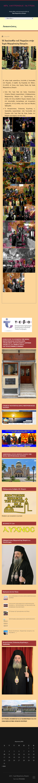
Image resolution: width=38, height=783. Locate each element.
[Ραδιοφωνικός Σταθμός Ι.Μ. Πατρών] (19, 503)
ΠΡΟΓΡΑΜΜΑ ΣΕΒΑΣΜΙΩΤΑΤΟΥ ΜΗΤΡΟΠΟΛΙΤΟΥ (22, 619)
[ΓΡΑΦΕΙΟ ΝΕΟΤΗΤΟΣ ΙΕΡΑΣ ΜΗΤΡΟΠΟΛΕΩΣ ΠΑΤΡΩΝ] (19, 424)
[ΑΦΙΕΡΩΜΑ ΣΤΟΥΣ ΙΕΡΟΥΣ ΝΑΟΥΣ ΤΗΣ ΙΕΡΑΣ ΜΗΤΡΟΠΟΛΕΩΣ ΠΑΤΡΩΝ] (19, 481)
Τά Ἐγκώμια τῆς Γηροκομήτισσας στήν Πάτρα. (19, 611)
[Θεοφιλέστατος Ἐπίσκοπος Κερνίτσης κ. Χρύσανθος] (17, 694)
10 (4, 754)
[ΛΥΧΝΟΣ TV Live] (19, 532)
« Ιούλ (4, 766)
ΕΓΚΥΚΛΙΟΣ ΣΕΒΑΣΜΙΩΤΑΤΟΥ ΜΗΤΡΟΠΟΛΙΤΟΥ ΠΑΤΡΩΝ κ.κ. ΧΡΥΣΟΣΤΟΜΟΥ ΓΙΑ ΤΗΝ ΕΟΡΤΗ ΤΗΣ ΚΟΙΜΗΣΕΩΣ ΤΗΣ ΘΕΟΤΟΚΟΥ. (22, 605)
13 (19, 754)
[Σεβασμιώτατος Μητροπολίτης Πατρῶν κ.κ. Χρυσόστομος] (19, 584)
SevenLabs (22, 779)
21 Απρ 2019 (6, 36)
